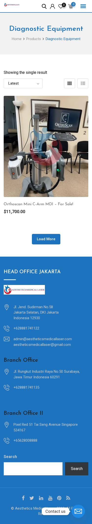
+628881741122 (26, 328)
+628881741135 (26, 387)
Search (10, 456)
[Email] (78, 511)
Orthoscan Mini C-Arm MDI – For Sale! (38, 204)
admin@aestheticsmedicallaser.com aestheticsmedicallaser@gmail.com (42, 342)
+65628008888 (25, 440)
